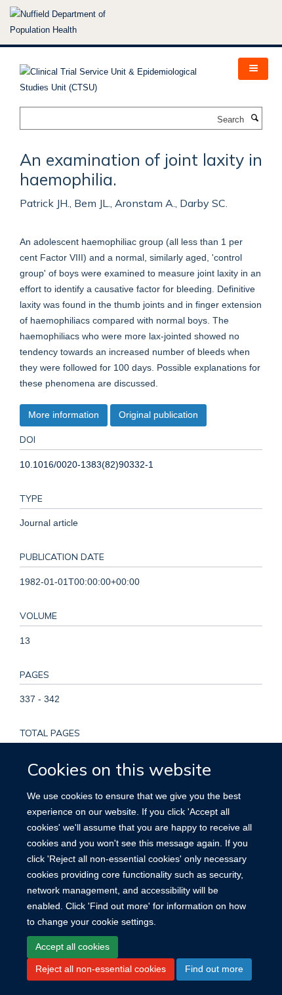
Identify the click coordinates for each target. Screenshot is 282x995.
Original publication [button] (158, 414)
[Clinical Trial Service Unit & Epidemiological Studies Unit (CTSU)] (119, 76)
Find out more (214, 969)
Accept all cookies (72, 946)
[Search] (254, 118)
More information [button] (63, 414)
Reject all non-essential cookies (100, 969)
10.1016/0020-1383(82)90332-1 (86, 464)
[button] (253, 69)
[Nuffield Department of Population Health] (75, 22)
